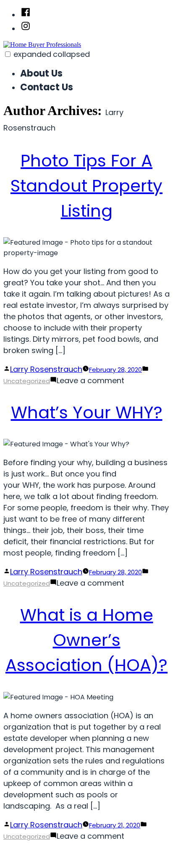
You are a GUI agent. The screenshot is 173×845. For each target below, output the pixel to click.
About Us (41, 73)
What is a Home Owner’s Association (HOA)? (86, 640)
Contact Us (46, 87)
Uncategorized (26, 380)
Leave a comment (90, 380)
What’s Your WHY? (87, 412)
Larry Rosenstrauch (46, 369)
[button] (7, 54)
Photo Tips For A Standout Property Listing (86, 186)
